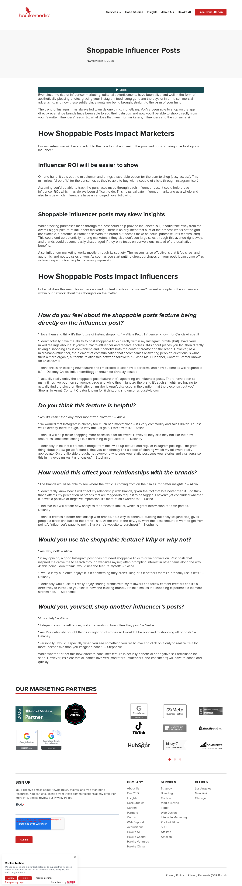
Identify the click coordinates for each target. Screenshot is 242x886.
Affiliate (166, 832)
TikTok (165, 808)
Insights (152, 12)
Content (166, 798)
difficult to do (105, 191)
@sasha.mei (51, 360)
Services (112, 12)
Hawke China (136, 846)
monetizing (131, 109)
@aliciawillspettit (187, 334)
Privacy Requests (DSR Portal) (207, 875)
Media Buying (170, 803)
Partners (132, 812)
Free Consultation (211, 12)
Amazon (166, 836)
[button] (169, 759)
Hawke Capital (136, 836)
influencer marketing (85, 94)
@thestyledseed (125, 371)
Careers (132, 808)
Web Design (169, 812)
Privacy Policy (175, 875)
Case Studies (134, 12)
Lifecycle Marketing (174, 817)
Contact (132, 817)
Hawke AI (184, 12)
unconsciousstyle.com (143, 390)
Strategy (166, 788)
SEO (164, 827)
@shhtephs (112, 390)
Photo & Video (170, 822)
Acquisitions (135, 827)
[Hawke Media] (34, 12)
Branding (167, 793)
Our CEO (133, 793)
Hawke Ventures (138, 841)
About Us (167, 12)
